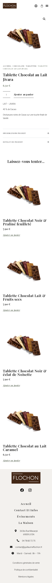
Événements (26, 516)
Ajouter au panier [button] (11, 235)
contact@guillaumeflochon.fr (28, 547)
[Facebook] (22, 490)
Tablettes (31, 66)
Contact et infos (26, 510)
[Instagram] (30, 490)
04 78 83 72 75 (28, 541)
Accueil (7, 66)
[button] (47, 6)
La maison (26, 523)
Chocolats (18, 66)
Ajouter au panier (24, 94)
